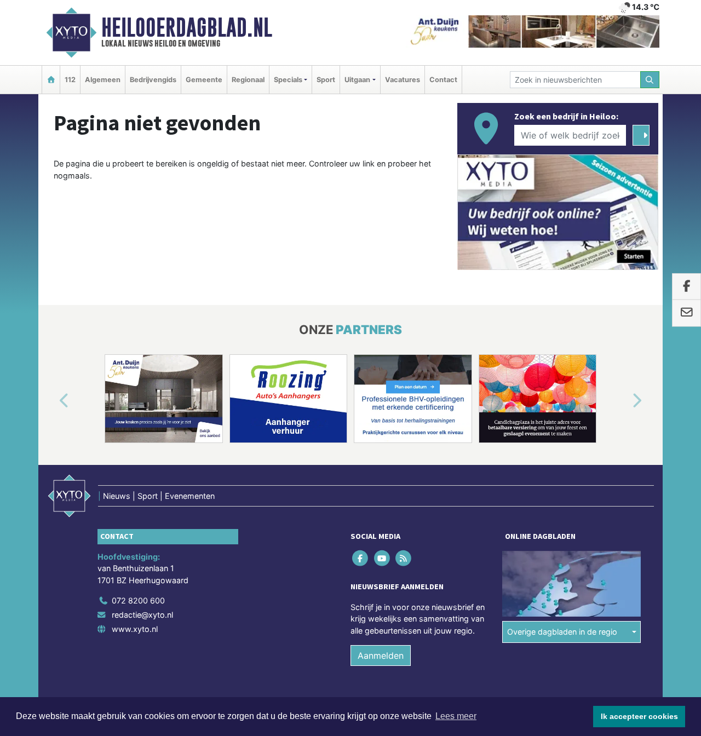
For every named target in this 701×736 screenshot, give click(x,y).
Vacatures (402, 80)
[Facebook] (361, 557)
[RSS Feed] (404, 557)
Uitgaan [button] (357, 80)
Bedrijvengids (153, 80)
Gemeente (204, 80)
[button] (51, 400)
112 (70, 80)
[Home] (51, 80)
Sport (326, 80)
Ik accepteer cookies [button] (639, 716)
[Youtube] (382, 557)
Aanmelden (381, 655)
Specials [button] (288, 80)
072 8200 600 (138, 600)
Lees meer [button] (455, 716)
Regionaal (248, 80)
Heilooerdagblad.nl (186, 27)
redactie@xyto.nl (142, 614)
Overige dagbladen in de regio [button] (562, 631)
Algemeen (102, 80)
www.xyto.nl (135, 629)
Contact (443, 80)
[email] (686, 313)
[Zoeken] (650, 79)
